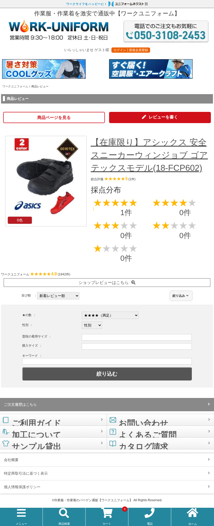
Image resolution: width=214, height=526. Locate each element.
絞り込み (179, 296)
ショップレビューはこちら (104, 282)
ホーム (192, 523)
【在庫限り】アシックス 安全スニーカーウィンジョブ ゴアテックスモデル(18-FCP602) (149, 155)
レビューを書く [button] (163, 117)
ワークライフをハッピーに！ (86, 3)
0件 (185, 212)
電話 (150, 523)
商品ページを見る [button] (54, 117)
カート (114, 516)
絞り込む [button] (107, 374)
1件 (126, 212)
